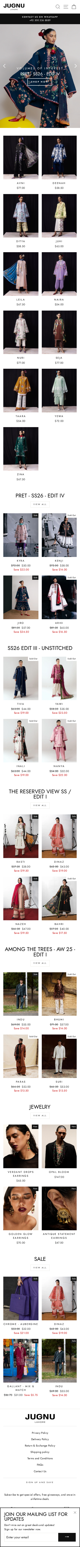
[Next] (76, 66)
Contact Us (40, 1471)
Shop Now (39, 81)
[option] (40, 18)
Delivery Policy (40, 1439)
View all (40, 504)
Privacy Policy (40, 1433)
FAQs (40, 1465)
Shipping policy (39, 1452)
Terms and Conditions (40, 1458)
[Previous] (4, 66)
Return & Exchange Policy (40, 1445)
